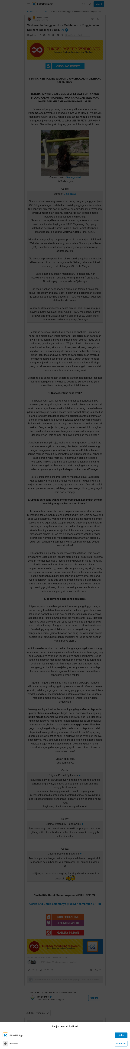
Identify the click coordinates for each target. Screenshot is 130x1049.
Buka (121, 1035)
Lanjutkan (121, 1043)
